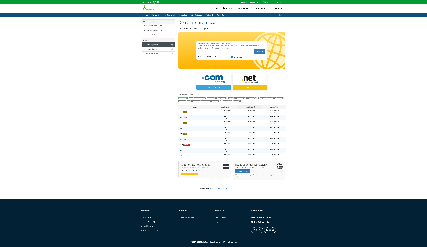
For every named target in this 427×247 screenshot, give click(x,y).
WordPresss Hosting (149, 230)
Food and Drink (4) (185, 101)
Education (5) (279, 98)
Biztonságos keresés (239, 57)
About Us (227, 8)
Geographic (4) (222, 98)
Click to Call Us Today (260, 222)
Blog (216, 221)
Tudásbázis (182, 15)
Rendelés (156, 15)
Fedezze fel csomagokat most (190, 174)
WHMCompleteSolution (218, 188)
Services (258, 8)
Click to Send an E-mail (261, 217)
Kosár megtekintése (151, 54)
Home (214, 8)
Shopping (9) (216, 101)
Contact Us (276, 8)
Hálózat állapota (196, 15)
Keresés (258, 52)
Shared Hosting (147, 217)
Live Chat (268, 2)
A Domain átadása (151, 49)
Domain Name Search (187, 217)
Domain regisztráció (151, 45)
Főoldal (145, 15)
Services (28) (253, 98)
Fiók (281, 15)
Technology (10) (242, 98)
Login (281, 2)
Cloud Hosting (147, 226)
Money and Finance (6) (266, 98)
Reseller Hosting (148, 221)
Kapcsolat (220, 15)
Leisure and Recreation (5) (201, 101)
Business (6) (211, 98)
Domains (243, 8)
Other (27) (236, 101)
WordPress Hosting (150, 35)
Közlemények (169, 15)
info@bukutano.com (250, 2)
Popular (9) (182, 98)
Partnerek (209, 15)
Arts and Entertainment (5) (197, 98)
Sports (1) (232, 98)
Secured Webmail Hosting (153, 30)
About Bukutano (221, 217)
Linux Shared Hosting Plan (153, 26)
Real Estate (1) (227, 101)
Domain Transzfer (242, 171)
